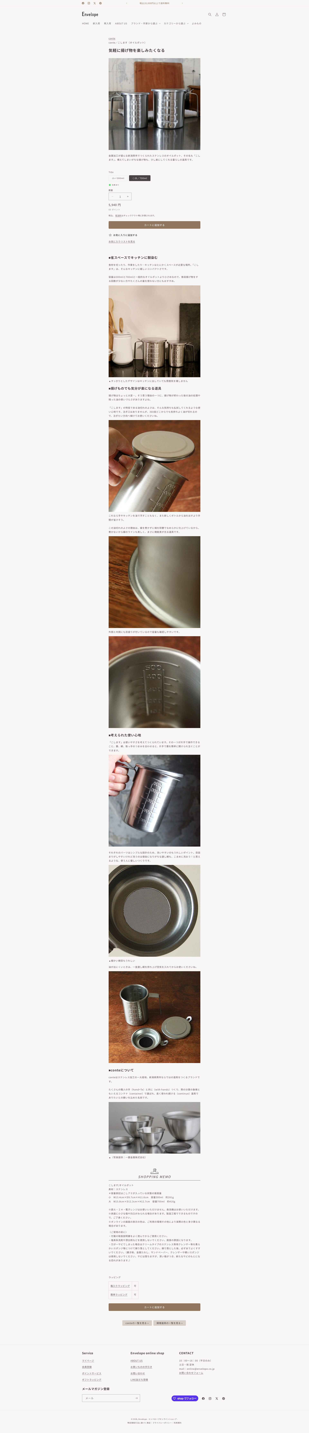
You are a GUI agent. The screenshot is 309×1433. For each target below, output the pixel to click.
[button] (145, 23)
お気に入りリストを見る (122, 241)
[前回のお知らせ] (126, 3)
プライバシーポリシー (162, 1422)
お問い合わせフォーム (191, 1372)
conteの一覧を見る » (137, 1323)
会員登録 (87, 1366)
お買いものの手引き (141, 1366)
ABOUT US (137, 1360)
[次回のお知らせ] (182, 3)
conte (112, 38)
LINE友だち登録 (139, 1379)
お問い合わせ (138, 1373)
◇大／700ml (139, 178)
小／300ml (119, 178)
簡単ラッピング (119, 1294)
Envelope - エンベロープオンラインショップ (157, 1419)
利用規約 (178, 1422)
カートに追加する (154, 1307)
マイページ (88, 1360)
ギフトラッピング (91, 1379)
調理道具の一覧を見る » (170, 1323)
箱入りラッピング (120, 1285)
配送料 (118, 215)
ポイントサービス (91, 1373)
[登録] (136, 1398)
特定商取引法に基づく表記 (139, 1422)
